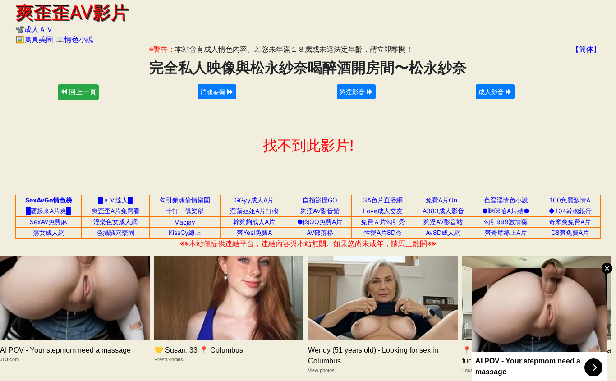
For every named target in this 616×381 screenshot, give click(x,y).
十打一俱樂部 (185, 211)
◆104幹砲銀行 (570, 211)
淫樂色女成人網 (115, 221)
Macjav (184, 222)
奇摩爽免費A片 (570, 221)
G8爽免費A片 (570, 232)
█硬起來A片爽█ (48, 211)
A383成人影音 (443, 211)
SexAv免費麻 (48, 221)
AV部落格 (320, 232)
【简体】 (586, 49)
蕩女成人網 (48, 232)
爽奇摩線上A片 (506, 232)
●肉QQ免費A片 (319, 221)
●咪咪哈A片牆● (505, 211)
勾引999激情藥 (506, 221)
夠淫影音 (353, 92)
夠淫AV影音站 (443, 221)
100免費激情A (570, 200)
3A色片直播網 (383, 200)
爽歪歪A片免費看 (116, 211)
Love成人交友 (383, 211)
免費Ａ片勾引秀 (383, 221)
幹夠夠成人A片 (254, 221)
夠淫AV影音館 (320, 211)
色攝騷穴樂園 (115, 232)
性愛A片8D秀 (383, 232)
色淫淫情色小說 (506, 200)
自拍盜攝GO (320, 200)
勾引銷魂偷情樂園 (185, 200)
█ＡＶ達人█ (115, 200)
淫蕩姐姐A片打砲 (254, 211)
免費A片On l (443, 200)
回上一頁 (81, 91)
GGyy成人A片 (254, 200)
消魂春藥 (213, 92)
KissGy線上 (185, 232)
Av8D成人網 (443, 232)
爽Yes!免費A (254, 232)
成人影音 (492, 92)
